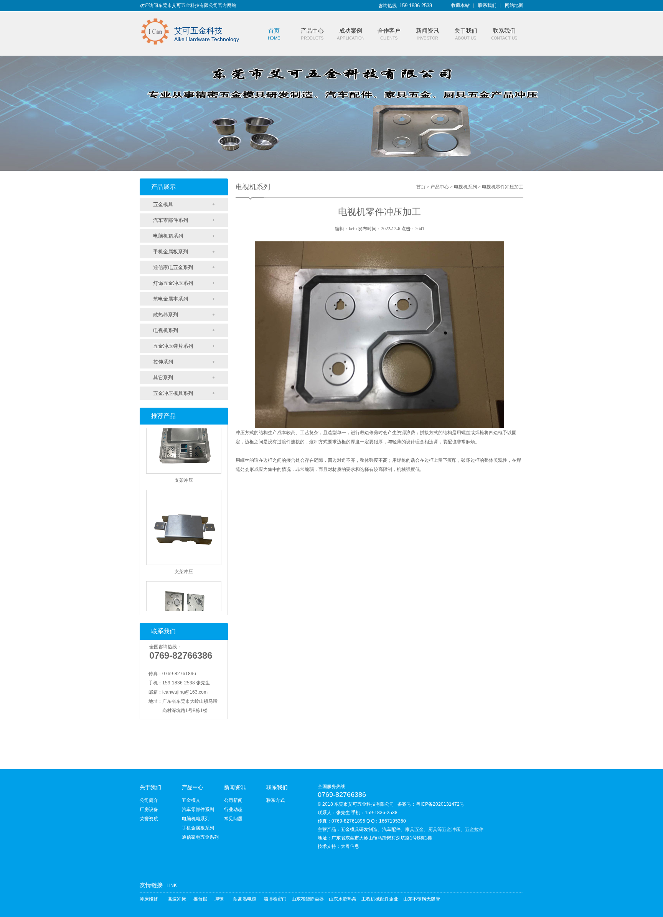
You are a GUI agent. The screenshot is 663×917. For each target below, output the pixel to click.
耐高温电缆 (244, 899)
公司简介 (149, 800)
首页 (421, 187)
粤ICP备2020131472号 (440, 804)
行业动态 (233, 809)
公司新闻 (233, 800)
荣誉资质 (149, 818)
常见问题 (233, 818)
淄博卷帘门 (275, 899)
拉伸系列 (163, 362)
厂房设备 (149, 809)
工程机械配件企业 (379, 899)
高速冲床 (177, 899)
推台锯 (200, 899)
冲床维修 (149, 899)
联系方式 (275, 800)
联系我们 (487, 5)
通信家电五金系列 (173, 267)
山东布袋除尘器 (308, 899)
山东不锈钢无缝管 (421, 899)
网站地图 (514, 5)
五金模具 (163, 204)
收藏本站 (460, 5)
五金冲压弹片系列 (173, 346)
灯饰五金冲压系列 (173, 283)
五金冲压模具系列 (173, 393)
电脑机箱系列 (168, 236)
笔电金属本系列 (170, 299)
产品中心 (439, 187)
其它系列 (163, 377)
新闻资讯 (235, 787)
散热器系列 (165, 314)
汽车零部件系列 (170, 220)
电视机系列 (165, 330)
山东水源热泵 (342, 899)
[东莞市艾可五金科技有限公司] (155, 16)
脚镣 (219, 899)
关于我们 (150, 787)
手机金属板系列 (170, 251)
